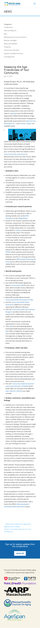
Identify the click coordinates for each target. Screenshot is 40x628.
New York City (31, 121)
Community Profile (17, 285)
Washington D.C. (10, 123)
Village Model (22, 218)
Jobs (5, 34)
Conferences (8, 27)
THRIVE (8, 252)
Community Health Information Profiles (19, 300)
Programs (7, 47)
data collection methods (14, 391)
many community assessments (15, 154)
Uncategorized (9, 57)
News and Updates (10, 44)
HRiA (7, 331)
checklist (18, 230)
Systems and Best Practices (13, 53)
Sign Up (20, 553)
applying (13, 113)
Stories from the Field (11, 50)
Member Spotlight (10, 40)
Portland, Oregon (25, 123)
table (11, 326)
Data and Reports (10, 31)
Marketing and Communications (15, 37)
